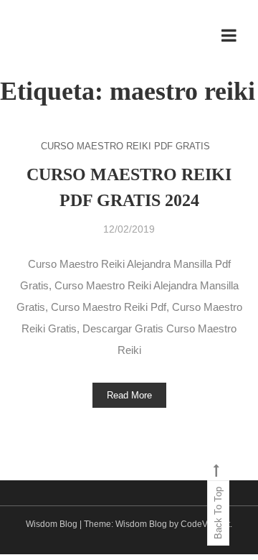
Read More (129, 395)
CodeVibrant (205, 524)
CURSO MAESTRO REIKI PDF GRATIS (125, 146)
